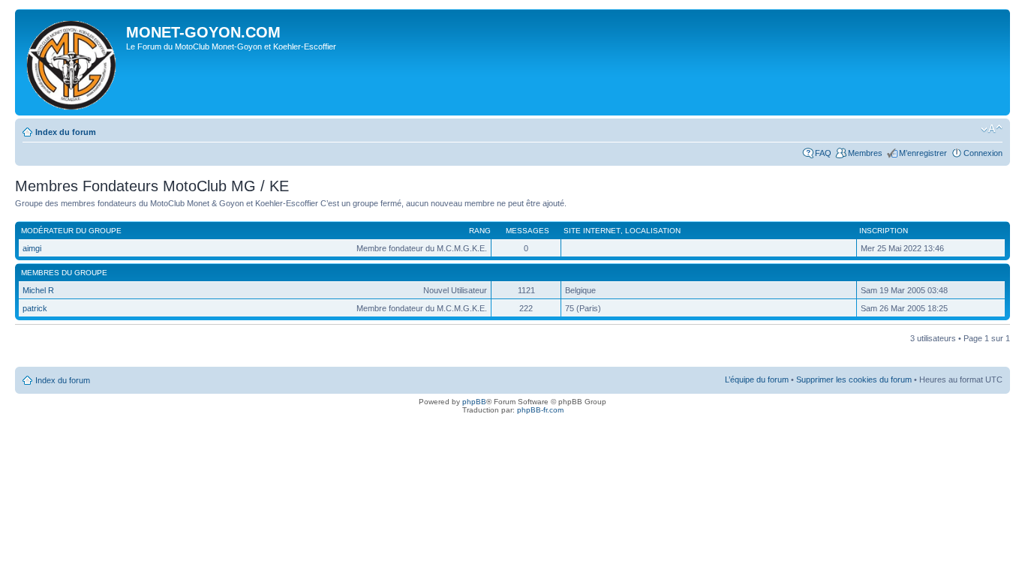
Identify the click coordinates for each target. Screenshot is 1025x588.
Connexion (982, 153)
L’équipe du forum (757, 379)
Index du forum (65, 132)
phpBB (474, 402)
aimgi (32, 248)
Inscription (883, 230)
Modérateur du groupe (71, 230)
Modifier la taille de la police (991, 129)
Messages (527, 230)
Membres (865, 153)
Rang (480, 230)
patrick (35, 308)
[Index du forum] (72, 62)
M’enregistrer (923, 153)
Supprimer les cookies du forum (854, 379)
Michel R (38, 290)
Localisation (653, 230)
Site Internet (592, 230)
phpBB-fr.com (540, 410)
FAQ (823, 153)
